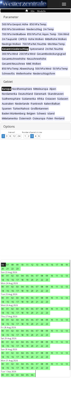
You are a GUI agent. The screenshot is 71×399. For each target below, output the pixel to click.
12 (14, 136)
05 (27, 275)
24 (19, 136)
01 (7, 275)
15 (47, 264)
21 (7, 268)
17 (57, 264)
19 (67, 264)
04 (22, 275)
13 (37, 264)
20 (3, 268)
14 (42, 264)
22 (12, 268)
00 (3, 275)
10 (22, 264)
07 (7, 264)
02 (12, 275)
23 (17, 268)
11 (27, 264)
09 (17, 264)
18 (62, 264)
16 (52, 264)
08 (12, 264)
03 (17, 275)
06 (3, 264)
